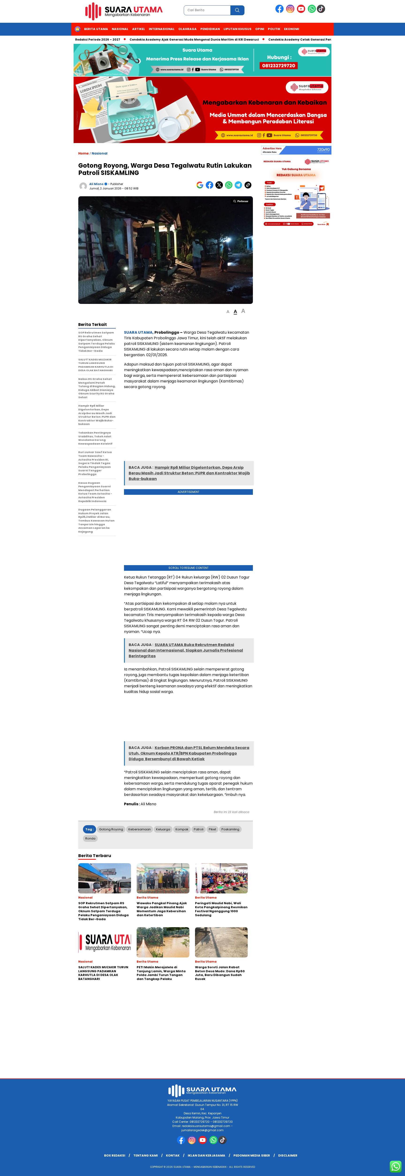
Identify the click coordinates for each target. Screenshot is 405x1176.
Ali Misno (96, 184)
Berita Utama (96, 29)
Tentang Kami (145, 1155)
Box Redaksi (114, 1155)
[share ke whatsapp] (230, 187)
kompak (182, 829)
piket (212, 829)
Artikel (138, 29)
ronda (90, 838)
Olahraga (187, 29)
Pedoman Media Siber (251, 1155)
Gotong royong (111, 829)
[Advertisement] (188, 426)
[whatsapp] (312, 12)
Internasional (162, 29)
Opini (259, 29)
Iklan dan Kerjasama (206, 1155)
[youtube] (302, 12)
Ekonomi (291, 29)
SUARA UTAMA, (139, 332)
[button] (228, 311)
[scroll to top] (389, 1168)
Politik (274, 29)
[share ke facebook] (210, 187)
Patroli (198, 829)
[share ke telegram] (239, 187)
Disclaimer (287, 1155)
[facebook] (280, 12)
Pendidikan (210, 29)
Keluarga (163, 829)
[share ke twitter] (220, 187)
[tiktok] (322, 12)
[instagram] (291, 12)
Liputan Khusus (237, 29)
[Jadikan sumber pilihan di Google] (201, 187)
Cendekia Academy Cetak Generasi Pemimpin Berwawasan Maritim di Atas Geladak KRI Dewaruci (322, 40)
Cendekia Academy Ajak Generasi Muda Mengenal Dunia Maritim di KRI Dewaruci (171, 40)
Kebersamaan (139, 829)
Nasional (120, 29)
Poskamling (230, 829)
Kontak (173, 1155)
